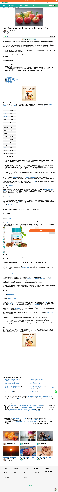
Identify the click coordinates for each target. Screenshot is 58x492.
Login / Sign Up (52, 5)
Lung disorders (5, 266)
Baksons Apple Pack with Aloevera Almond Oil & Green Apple (39, 382)
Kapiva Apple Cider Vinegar (9, 390)
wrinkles (35, 295)
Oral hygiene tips (10, 185)
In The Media (5, 471)
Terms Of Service (16, 471)
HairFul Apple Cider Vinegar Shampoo (10, 380)
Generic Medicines (26, 473)
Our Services (26, 468)
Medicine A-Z (27, 5)
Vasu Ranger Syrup (33, 391)
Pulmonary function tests (11, 273)
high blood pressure (11, 303)
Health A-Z (34, 5)
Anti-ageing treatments (10, 294)
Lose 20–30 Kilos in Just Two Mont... (27, 441)
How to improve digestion (11, 287)
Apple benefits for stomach (10, 80)
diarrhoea (28, 278)
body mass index (17, 308)
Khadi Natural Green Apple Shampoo (35, 390)
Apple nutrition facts (8, 71)
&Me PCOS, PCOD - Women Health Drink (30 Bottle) (12, 386)
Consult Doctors (26, 471)
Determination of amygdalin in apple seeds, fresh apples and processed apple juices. (29, 424)
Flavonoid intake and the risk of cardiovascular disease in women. (28, 398)
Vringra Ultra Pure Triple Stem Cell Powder (11, 384)
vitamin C (23, 267)
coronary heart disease (48, 189)
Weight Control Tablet (50, 312)
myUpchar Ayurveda (6, 476)
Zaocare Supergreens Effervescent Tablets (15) (12, 383)
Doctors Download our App (37, 472)
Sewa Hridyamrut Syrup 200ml (34, 380)
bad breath (15, 177)
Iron (4, 124)
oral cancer (34, 181)
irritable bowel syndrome (34, 278)
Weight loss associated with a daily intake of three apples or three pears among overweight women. (38, 419)
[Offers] (43, 2)
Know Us (5, 468)
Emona (5, 478)
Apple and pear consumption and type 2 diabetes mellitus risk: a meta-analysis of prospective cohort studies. (34, 403)
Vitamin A (5, 134)
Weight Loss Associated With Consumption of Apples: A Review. (26, 421)
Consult (3, 5)
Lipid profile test (9, 204)
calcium (50, 104)
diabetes (35, 220)
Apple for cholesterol (9, 76)
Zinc (4, 131)
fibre (48, 157)
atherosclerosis (35, 201)
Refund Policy (15, 472)
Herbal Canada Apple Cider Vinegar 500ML (36, 379)
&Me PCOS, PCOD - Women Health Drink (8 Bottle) (12, 387)
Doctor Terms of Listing (37, 471)
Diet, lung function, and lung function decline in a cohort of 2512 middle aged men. (29, 412)
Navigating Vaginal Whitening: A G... (44, 441)
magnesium (5, 105)
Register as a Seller (26, 477)
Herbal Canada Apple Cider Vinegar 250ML (11, 382)
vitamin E (28, 267)
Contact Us (5, 472)
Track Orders (25, 472)
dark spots (40, 295)
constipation (42, 278)
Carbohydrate (6, 116)
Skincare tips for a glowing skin (12, 298)
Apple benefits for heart (10, 75)
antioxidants (5, 221)
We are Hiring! (5, 473)
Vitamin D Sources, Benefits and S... (10, 457)
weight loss (37, 304)
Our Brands (20, 5)
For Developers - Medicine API (28, 480)
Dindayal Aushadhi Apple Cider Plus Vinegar (11, 379)
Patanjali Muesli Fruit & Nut (9, 391)
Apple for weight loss (9, 82)
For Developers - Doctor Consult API (28, 479)
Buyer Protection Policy (17, 473)
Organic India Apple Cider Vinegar (35, 383)
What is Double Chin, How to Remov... (44, 457)
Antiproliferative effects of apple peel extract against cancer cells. (31, 407)
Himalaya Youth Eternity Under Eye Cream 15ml (37, 386)
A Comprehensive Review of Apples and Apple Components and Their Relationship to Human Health (27, 405)
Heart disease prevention (11, 196)
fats (44, 105)
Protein (5, 113)
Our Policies (16, 468)
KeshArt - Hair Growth (6, 477)
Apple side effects (8, 83)
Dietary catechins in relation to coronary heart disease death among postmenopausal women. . (38, 400)
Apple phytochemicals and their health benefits (21, 415)
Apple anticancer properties (10, 78)
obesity (47, 302)
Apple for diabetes (9, 77)
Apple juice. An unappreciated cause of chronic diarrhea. (22, 423)
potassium (14, 105)
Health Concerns (11, 5)
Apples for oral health (9, 74)
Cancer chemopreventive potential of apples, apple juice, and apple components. (22, 409)
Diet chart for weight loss (11, 310)
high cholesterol (17, 201)
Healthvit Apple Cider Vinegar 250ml (35, 384)
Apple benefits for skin (9, 81)
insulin (9, 215)
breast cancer (45, 256)
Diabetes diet (9, 222)
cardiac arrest (5, 190)
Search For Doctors (26, 476)
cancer (53, 257)
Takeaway (6, 85)
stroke (53, 189)
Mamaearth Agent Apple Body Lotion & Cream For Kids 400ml (39, 392)
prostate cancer (38, 256)
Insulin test (9, 218)
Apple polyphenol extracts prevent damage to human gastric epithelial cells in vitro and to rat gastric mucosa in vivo (28, 416)
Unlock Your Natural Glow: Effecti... (27, 457)
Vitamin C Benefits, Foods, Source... (10, 441)
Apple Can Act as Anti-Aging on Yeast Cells (19, 418)
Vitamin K (5, 147)
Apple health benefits (8, 72)
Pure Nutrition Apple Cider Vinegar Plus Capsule (12, 392)
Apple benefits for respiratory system (12, 79)
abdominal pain (48, 278)
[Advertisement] (10, 361)
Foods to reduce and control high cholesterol (14, 211)
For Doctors (36, 468)
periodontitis (27, 177)
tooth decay (33, 177)
